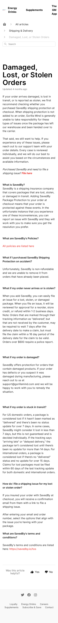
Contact (49, 607)
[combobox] (29, 44)
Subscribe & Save (31, 607)
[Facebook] (29, 595)
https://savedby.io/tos (22, 548)
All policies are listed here (19, 246)
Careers (44, 604)
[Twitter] (22, 595)
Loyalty (13, 604)
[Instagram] (35, 595)
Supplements (34, 10)
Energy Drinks (12, 9)
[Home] (4, 24)
